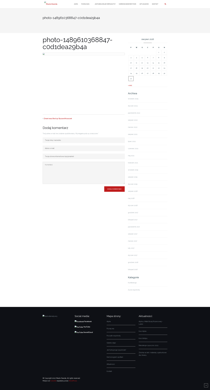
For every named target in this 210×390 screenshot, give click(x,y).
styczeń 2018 (132, 205)
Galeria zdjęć (111, 343)
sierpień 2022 (133, 120)
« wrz (130, 85)
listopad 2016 (133, 269)
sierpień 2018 (132, 191)
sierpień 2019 (132, 177)
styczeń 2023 (133, 106)
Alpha (76, 4)
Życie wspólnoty (134, 290)
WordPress (73, 381)
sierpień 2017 (132, 234)
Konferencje (132, 283)
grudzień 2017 (133, 212)
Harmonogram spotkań (127, 4)
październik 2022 (134, 113)
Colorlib (53, 381)
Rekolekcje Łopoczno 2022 (148, 345)
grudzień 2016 (133, 262)
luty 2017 (131, 248)
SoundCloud (88, 332)
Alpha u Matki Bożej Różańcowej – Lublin (151, 323)
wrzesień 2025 (133, 99)
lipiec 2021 (132, 141)
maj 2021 (131, 156)
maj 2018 (131, 198)
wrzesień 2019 (133, 170)
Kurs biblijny (143, 338)
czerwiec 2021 (133, 148)
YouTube (86, 327)
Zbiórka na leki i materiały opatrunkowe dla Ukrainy (152, 354)
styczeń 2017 (132, 255)
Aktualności (144, 4)
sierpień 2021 (132, 134)
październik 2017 (134, 227)
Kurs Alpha (142, 331)
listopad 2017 (132, 220)
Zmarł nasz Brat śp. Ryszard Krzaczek (58, 118)
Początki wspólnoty (114, 336)
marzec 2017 (132, 241)
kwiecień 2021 (133, 163)
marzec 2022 (132, 127)
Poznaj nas (85, 4)
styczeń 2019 (132, 184)
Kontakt (155, 4)
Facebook (88, 321)
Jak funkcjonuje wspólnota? (105, 4)
